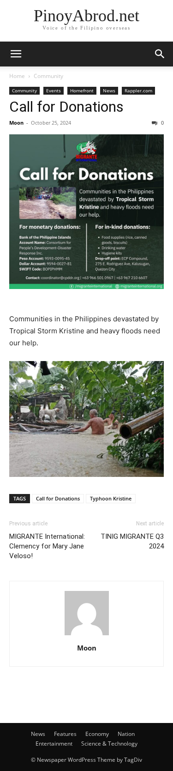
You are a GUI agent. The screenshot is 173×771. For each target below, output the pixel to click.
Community (48, 76)
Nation (126, 734)
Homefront (82, 90)
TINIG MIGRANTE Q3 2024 (132, 541)
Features (65, 734)
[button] (15, 54)
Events (53, 90)
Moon (16, 122)
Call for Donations (66, 106)
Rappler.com (138, 90)
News (109, 90)
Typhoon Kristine (110, 498)
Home (17, 76)
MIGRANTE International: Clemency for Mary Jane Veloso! (47, 546)
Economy (97, 734)
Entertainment (54, 743)
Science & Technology (109, 743)
